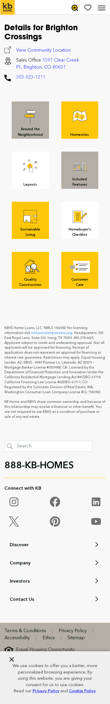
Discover (19, 545)
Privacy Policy (46, 691)
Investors (20, 581)
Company (20, 563)
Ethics (49, 638)
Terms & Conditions (25, 631)
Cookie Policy (82, 691)
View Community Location (43, 50)
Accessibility (17, 638)
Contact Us (22, 599)
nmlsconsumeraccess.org (51, 333)
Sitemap (76, 638)
